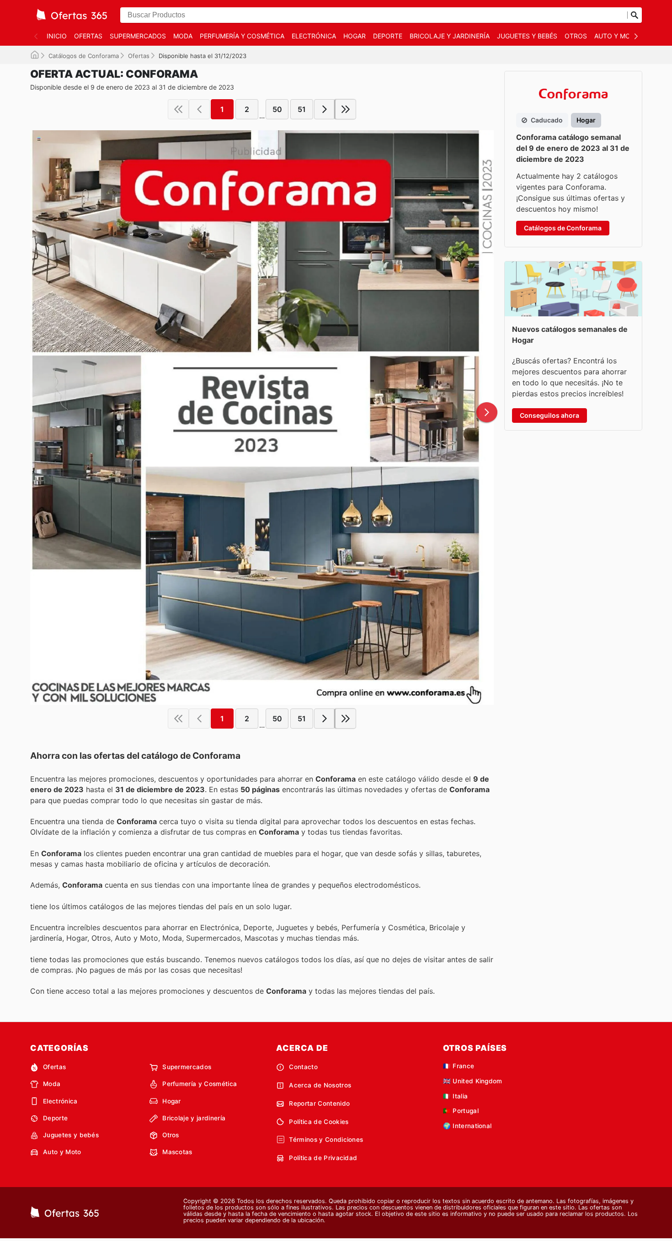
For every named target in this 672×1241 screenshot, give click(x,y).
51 (302, 109)
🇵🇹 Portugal (461, 1110)
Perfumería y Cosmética (242, 36)
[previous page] (199, 109)
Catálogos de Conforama (83, 55)
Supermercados (138, 36)
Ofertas (88, 36)
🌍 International (467, 1125)
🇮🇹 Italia (455, 1096)
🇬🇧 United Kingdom (472, 1081)
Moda (182, 36)
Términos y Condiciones (326, 1139)
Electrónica (314, 36)
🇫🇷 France (459, 1066)
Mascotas (177, 1152)
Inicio (57, 36)
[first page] (178, 109)
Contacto (303, 1067)
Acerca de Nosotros (320, 1085)
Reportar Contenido (319, 1103)
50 (277, 109)
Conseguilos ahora (549, 415)
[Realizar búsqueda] (634, 15)
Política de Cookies (318, 1121)
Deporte (387, 36)
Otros (576, 36)
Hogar (354, 36)
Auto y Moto (617, 36)
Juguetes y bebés (527, 36)
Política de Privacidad (323, 1157)
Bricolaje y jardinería (450, 36)
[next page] (324, 109)
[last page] (345, 109)
